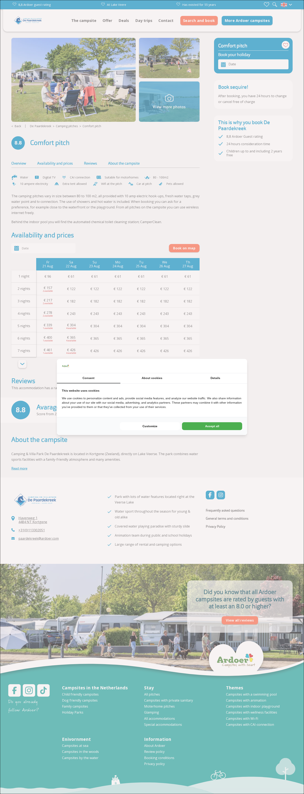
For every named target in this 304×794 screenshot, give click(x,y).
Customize (149, 426)
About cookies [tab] (152, 378)
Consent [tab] (89, 378)
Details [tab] (215, 378)
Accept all (212, 426)
